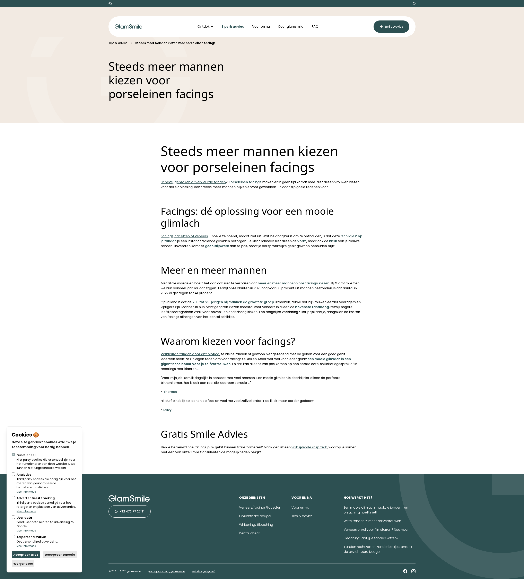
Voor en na (261, 26)
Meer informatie (26, 491)
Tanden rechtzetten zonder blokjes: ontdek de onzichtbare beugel (378, 549)
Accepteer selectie (60, 555)
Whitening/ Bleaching (256, 524)
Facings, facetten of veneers (184, 236)
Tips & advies (232, 26)
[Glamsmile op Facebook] (405, 571)
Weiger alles (23, 564)
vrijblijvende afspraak (309, 447)
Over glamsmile (290, 26)
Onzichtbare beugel (255, 516)
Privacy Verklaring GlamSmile (166, 571)
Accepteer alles (25, 555)
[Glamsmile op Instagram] (413, 571)
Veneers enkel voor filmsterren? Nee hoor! (376, 529)
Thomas (170, 391)
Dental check (249, 533)
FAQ (315, 26)
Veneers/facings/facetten (260, 507)
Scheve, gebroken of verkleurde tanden (193, 182)
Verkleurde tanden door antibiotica (190, 354)
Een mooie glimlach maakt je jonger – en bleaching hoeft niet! (376, 510)
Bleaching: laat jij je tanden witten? (371, 538)
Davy (167, 409)
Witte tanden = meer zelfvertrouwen (372, 521)
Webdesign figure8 (203, 571)
